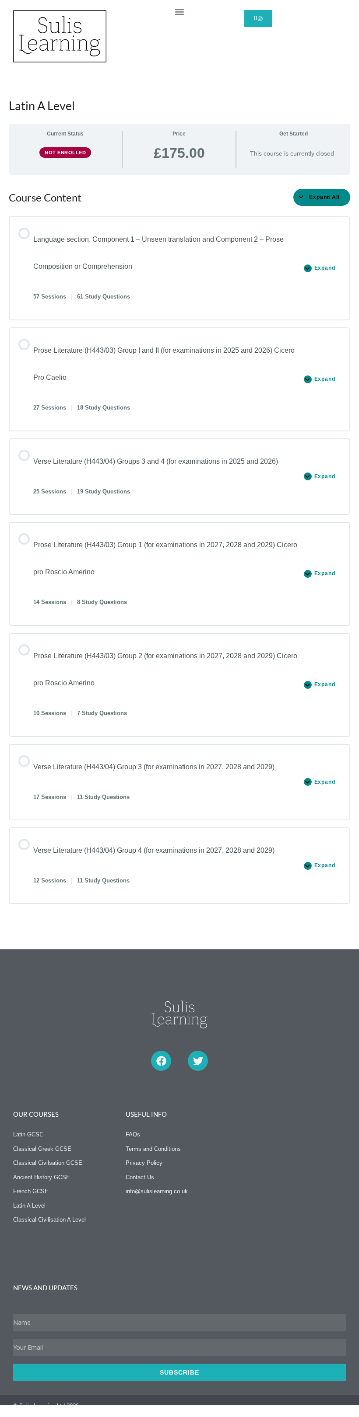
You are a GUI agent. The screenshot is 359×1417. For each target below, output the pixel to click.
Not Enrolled (65, 152)
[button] (179, 11)
